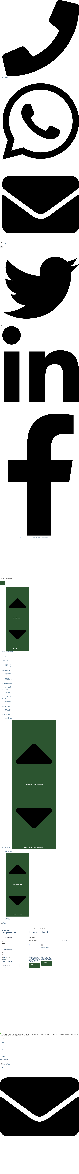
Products (3, 1046)
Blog (2, 1049)
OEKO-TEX (5, 957)
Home (30, 928)
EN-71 (4, 952)
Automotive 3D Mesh (6, 706)
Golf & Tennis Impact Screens (7, 651)
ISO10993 (5, 955)
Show (4, 968)
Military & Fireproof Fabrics (7, 683)
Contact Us (3, 1053)
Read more (32, 965)
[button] (1, 247)
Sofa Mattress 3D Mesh (6, 670)
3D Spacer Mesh (7, 937)
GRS (4, 960)
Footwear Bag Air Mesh (6, 714)
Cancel (3, 970)
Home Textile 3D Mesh (6, 689)
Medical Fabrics (5, 698)
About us (3, 1056)
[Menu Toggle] (2, 583)
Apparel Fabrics (5, 660)
